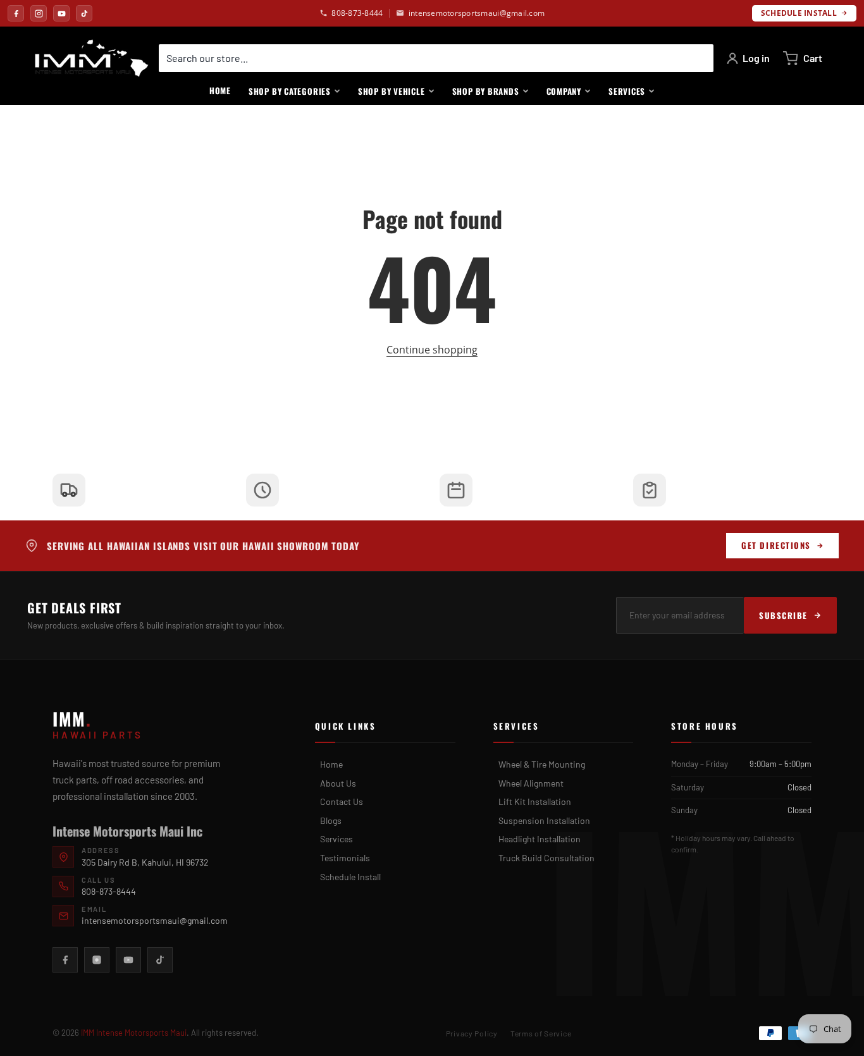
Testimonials (345, 857)
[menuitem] (294, 91)
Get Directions (776, 545)
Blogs (331, 820)
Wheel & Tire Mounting (541, 764)
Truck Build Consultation (546, 857)
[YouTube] (128, 960)
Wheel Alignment (531, 783)
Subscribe (783, 615)
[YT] (61, 13)
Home (331, 764)
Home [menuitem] (220, 90)
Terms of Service (541, 1033)
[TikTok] (160, 960)
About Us (338, 783)
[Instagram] (96, 960)
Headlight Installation (539, 838)
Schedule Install (799, 13)
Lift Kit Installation (534, 801)
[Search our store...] (699, 58)
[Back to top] (817, 993)
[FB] (16, 13)
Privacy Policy (472, 1033)
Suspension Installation (544, 820)
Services (336, 838)
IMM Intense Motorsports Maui (134, 1033)
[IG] (38, 13)
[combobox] (436, 58)
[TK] (84, 13)
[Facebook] (65, 960)
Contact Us (341, 801)
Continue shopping (432, 350)
